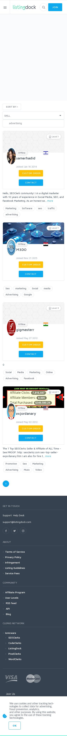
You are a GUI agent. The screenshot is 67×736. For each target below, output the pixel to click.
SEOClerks (14, 637)
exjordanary (26, 413)
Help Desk (18, 515)
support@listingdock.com (17, 521)
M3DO (21, 249)
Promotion (11, 463)
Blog (8, 614)
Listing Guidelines (15, 567)
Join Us (10, 693)
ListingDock (14, 648)
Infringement (12, 562)
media (47, 288)
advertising (12, 214)
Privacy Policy (13, 557)
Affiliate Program (15, 592)
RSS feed (10, 603)
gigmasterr (25, 330)
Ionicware (10, 632)
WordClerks (14, 659)
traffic (51, 208)
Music (27, 469)
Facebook (29, 378)
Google (28, 294)
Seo (8, 288)
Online (49, 372)
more (50, 200)
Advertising (12, 294)
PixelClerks (14, 653)
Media (20, 372)
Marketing (11, 208)
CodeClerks (14, 642)
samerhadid (25, 158)
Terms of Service (15, 551)
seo (40, 208)
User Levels (11, 597)
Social (35, 288)
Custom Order (31, 173)
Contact (31, 182)
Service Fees (12, 573)
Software (27, 208)
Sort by (11, 106)
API (7, 608)
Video (38, 469)
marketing (20, 288)
